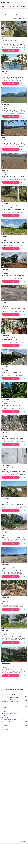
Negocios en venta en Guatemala (9, 713)
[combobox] (19, 18)
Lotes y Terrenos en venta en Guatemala (11, 703)
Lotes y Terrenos (21, 14)
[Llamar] (21, 50)
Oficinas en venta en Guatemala (9, 719)
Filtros (24, 6)
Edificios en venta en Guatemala (9, 721)
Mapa (24, 841)
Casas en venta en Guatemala (9, 699)
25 (10, 682)
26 (13, 682)
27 (17, 682)
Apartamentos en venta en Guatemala (10, 701)
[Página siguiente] (25, 683)
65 (22, 682)
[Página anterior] (2, 683)
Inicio (2, 14)
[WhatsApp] (24, 50)
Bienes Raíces (8, 14)
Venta (14, 14)
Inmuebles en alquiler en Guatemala (10, 697)
